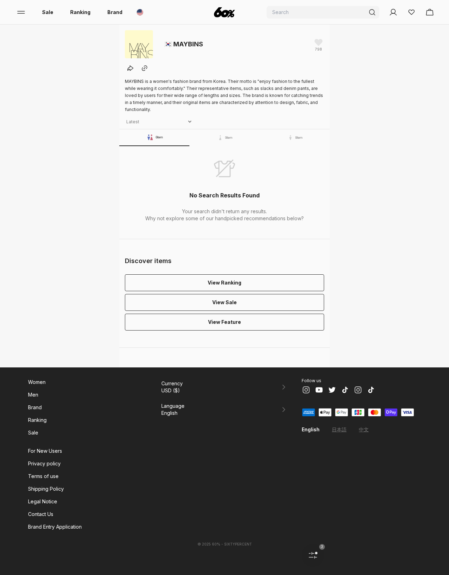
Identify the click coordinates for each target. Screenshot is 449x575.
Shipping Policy (46, 489)
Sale (47, 12)
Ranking (80, 12)
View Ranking (224, 283)
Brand (114, 12)
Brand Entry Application (55, 527)
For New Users (45, 451)
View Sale (224, 302)
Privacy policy (44, 463)
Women (37, 382)
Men (33, 395)
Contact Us (40, 514)
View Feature (224, 322)
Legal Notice (42, 501)
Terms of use (43, 476)
